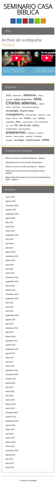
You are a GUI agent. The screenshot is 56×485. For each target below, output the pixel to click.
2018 (8, 95)
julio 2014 (9, 459)
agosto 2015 (10, 425)
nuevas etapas (27, 122)
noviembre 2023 (11, 256)
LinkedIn (19, 21)
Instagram (31, 21)
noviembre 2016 (11, 374)
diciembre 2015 (11, 413)
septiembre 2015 (12, 421)
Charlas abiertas (21, 103)
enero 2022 (10, 273)
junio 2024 (9, 244)
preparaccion (15, 132)
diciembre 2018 (11, 328)
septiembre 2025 (12, 214)
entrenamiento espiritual (30, 107)
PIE (16, 125)
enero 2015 (10, 446)
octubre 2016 (10, 379)
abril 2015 (9, 434)
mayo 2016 (9, 391)
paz (7, 125)
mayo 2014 (9, 467)
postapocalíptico (11, 129)
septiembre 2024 (12, 235)
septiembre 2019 (12, 315)
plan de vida (25, 125)
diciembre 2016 (11, 370)
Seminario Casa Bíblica (28, 9)
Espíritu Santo (26, 111)
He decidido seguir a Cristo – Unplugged (14, 70)
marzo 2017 (10, 366)
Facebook (13, 21)
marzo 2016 (10, 400)
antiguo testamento (23, 99)
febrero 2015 (10, 442)
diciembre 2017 (11, 341)
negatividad (10, 122)
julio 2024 (9, 239)
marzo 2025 (10, 231)
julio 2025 (9, 222)
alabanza (29, 95)
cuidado (41, 104)
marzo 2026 (10, 197)
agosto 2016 (10, 383)
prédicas (9, 136)
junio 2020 (9, 307)
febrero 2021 (10, 290)
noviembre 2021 (11, 277)
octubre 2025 (10, 210)
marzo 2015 (10, 438)
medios (27, 118)
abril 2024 (9, 248)
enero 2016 (10, 408)
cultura (8, 107)
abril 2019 (9, 324)
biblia (37, 99)
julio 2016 (9, 387)
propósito (40, 133)
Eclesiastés (16, 107)
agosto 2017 (10, 353)
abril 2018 (9, 332)
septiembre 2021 (12, 282)
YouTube (25, 21)
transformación (33, 140)
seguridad (29, 136)
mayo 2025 (9, 227)
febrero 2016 (10, 404)
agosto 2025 (10, 218)
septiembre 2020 (12, 299)
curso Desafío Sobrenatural (31, 162)
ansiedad (9, 99)
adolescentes (17, 95)
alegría (40, 95)
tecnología (19, 140)
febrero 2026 (10, 201)
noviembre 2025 (11, 206)
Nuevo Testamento (41, 122)
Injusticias (41, 115)
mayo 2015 (9, 429)
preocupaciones (24, 129)
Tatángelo (9, 140)
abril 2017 (9, 362)
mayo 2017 (9, 358)
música (41, 118)
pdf (11, 125)
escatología (12, 110)
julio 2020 (9, 303)
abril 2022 (9, 269)
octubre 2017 (10, 345)
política (35, 125)
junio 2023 (9, 265)
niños (18, 122)
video (45, 139)
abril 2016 (9, 396)
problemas (31, 133)
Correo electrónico (37, 21)
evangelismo (14, 114)
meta (34, 118)
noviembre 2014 (11, 451)
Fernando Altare (31, 115)
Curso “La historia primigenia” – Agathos (29, 158)
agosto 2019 (10, 320)
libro (20, 118)
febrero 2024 (10, 252)
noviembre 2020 (11, 294)
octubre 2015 (10, 417)
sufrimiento (38, 136)
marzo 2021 (10, 286)
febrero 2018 (10, 337)
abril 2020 (9, 311)
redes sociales (19, 136)
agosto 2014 (10, 455)
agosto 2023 (10, 260)
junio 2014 (9, 463)
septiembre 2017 (12, 349)
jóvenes (15, 118)
